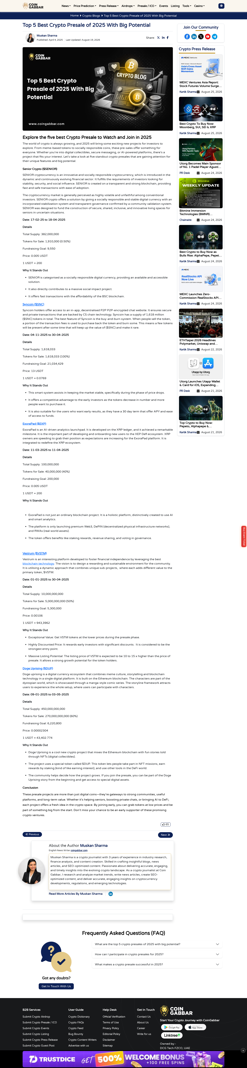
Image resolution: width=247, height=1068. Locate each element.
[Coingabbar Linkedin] (164, 38)
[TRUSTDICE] (123, 1059)
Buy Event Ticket (244, 536)
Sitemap (108, 1045)
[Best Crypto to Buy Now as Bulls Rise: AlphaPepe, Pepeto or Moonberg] (201, 237)
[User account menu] (221, 6)
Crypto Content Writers (82, 1039)
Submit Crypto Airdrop (36, 1016)
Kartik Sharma (188, 91)
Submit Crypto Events (36, 1028)
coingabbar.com (79, 850)
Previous (33, 834)
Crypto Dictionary (79, 1016)
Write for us (144, 1034)
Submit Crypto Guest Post (38, 1045)
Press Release (107, 6)
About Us (143, 1022)
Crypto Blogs (91, 16)
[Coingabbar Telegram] (214, 36)
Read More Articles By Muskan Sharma (76, 894)
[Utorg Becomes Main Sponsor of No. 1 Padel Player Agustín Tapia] (201, 149)
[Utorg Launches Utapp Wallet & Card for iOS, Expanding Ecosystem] (201, 366)
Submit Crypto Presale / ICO (40, 1022)
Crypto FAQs (76, 1022)
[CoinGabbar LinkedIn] (110, 893)
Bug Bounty (75, 1034)
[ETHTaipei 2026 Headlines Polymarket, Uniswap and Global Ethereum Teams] (201, 323)
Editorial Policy (111, 1034)
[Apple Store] (195, 1027)
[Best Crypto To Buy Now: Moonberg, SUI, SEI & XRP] (201, 109)
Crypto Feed (75, 1028)
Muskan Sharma (47, 35)
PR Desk (185, 173)
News (65, 6)
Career (141, 1028)
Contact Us (144, 1016)
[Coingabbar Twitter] (159, 38)
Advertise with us (78, 1045)
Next (164, 835)
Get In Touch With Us (56, 986)
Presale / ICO (146, 6)
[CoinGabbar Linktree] (172, 1035)
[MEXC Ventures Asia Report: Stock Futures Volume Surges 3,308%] (201, 67)
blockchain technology (38, 563)
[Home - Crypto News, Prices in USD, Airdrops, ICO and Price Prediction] (34, 5)
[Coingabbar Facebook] (168, 38)
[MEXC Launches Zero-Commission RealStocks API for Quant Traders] (201, 279)
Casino (198, 6)
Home (74, 15)
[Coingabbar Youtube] (207, 36)
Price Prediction (84, 6)
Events (163, 6)
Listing (175, 6)
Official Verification (114, 1016)
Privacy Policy (111, 1028)
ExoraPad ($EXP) (34, 424)
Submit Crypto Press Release (40, 1039)
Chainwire (185, 220)
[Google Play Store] (172, 1027)
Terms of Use (111, 1022)
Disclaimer (109, 1039)
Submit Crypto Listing (36, 1034)
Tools (185, 6)
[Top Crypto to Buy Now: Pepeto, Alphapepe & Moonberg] (201, 408)
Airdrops (127, 6)
